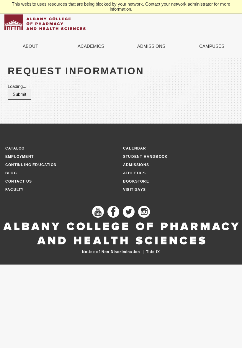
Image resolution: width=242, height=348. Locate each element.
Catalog (14, 148)
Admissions (151, 46)
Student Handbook (145, 157)
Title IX (153, 252)
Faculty (14, 190)
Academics (91, 46)
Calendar (134, 148)
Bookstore (136, 181)
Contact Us (18, 181)
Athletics (134, 173)
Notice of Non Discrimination (111, 252)
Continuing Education (31, 165)
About (30, 46)
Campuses (211, 46)
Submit (19, 94)
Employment (19, 157)
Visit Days (134, 190)
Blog (11, 173)
